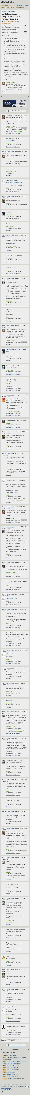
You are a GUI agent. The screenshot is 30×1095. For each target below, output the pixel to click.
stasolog (8, 890)
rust (18, 21)
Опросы (12, 7)
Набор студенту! (11, 1065)
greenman (8, 143)
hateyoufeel (9, 214)
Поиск (22, 7)
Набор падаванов (11, 1067)
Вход (26, 5)
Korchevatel (9, 171)
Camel (8, 961)
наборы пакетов (11, 1074)
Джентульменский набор (14, 1078)
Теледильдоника (10, 243)
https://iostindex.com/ (11, 598)
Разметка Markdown (20, 1086)
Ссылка (4, 91)
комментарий (10, 151)
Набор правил (10, 1076)
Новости (3, 5)
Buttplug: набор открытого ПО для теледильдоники (11, 16)
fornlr (7, 188)
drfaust (8, 771)
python (15, 21)
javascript (10, 21)
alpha (12, 85)
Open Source (11, 11)
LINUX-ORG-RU (10, 1030)
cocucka (8, 82)
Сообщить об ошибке (6, 1088)
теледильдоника (6, 23)
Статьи (3, 7)
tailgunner (8, 572)
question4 (8, 980)
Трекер (18, 7)
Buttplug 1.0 (10, 1055)
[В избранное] (25, 26)
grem (7, 445)
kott (7, 423)
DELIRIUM (22, 929)
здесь (23, 45)
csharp (5, 21)
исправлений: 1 (19, 131)
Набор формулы (11, 1069)
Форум (7, 7)
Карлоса (8, 700)
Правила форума (11, 1086)
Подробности (7, 79)
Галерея (8, 5)
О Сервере (3, 1086)
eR (7, 585)
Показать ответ (10, 147)
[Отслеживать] (25, 31)
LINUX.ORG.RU (7, 2)
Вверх (26, 1086)
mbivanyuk (9, 301)
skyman (8, 554)
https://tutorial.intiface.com (12, 492)
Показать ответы (10, 133)
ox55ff (7, 370)
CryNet (8, 467)
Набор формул (11, 1072)
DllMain (8, 317)
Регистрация (20, 5)
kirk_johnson (9, 226)
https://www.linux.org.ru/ (6, 1089)
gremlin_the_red (10, 411)
